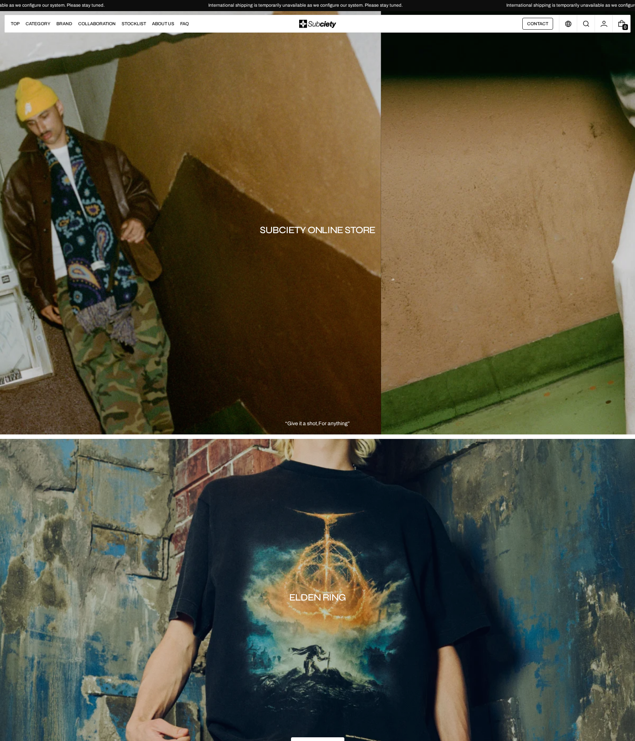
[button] (586, 23)
